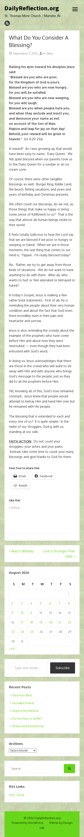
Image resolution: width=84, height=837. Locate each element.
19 (41, 622)
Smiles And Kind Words (28, 726)
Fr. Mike (47, 53)
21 (60, 622)
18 (31, 622)
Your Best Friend (23, 703)
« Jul (12, 648)
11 (31, 613)
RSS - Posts (16, 795)
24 (22, 632)
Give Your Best (22, 695)
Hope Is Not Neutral (25, 710)
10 (22, 613)
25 (32, 632)
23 (13, 632)
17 (22, 622)
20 (51, 622)
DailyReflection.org (31, 8)
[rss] (7, 23)
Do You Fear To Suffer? (27, 718)
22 (69, 622)
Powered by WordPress (27, 822)
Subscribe (63, 668)
